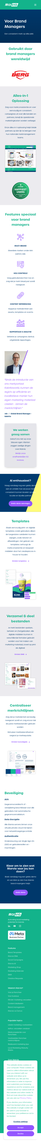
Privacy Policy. (26, 1098)
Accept (21, 1128)
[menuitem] (14, 992)
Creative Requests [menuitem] (15, 978)
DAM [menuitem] (10, 975)
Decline (20, 1134)
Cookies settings (20, 1122)
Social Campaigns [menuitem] (15, 960)
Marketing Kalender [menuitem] (16, 971)
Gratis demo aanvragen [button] (20, 503)
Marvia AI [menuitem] (12, 964)
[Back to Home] (12, 5)
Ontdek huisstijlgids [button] (19, 742)
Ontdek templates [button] (19, 561)
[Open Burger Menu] (35, 5)
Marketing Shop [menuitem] (14, 967)
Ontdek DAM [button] (19, 654)
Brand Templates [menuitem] (15, 952)
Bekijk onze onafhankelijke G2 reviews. (20, 456)
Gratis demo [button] (20, 892)
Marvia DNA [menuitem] (13, 956)
